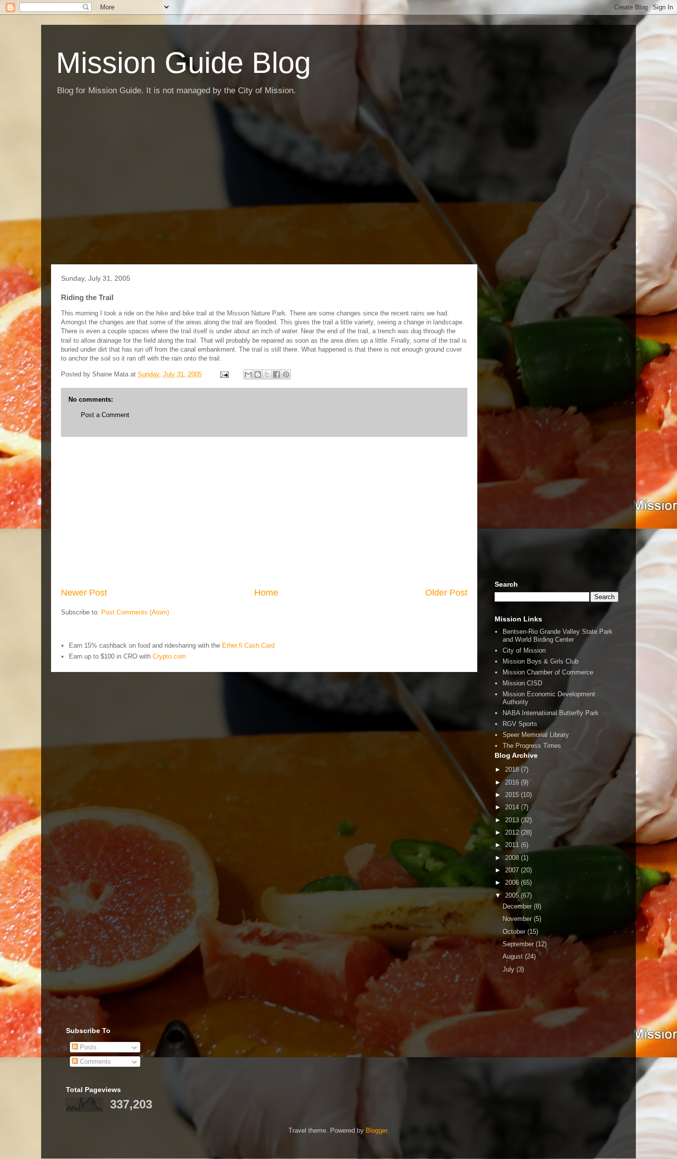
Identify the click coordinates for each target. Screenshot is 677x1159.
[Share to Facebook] (277, 374)
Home (266, 593)
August (514, 956)
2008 (513, 857)
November (518, 918)
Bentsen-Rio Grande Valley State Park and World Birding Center (558, 635)
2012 (513, 832)
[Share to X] (267, 374)
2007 (513, 870)
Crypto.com (169, 656)
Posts (87, 1047)
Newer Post (84, 593)
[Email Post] (224, 374)
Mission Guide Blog (183, 62)
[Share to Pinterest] (286, 374)
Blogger (376, 1130)
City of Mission (524, 650)
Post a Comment (105, 415)
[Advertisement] (338, 185)
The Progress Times (532, 745)
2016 (513, 782)
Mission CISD (522, 683)
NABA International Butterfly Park (551, 713)
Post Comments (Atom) (135, 612)
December (518, 906)
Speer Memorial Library (536, 734)
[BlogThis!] (258, 374)
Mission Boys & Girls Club (540, 661)
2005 (513, 895)
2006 (513, 882)
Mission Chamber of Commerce (548, 672)
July (509, 969)
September (519, 944)
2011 (513, 845)
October (515, 931)
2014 (513, 807)
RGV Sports (520, 724)
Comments (94, 1061)
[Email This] (248, 374)
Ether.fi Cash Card (248, 645)
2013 (513, 820)
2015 (513, 794)
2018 (513, 769)
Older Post (446, 593)
